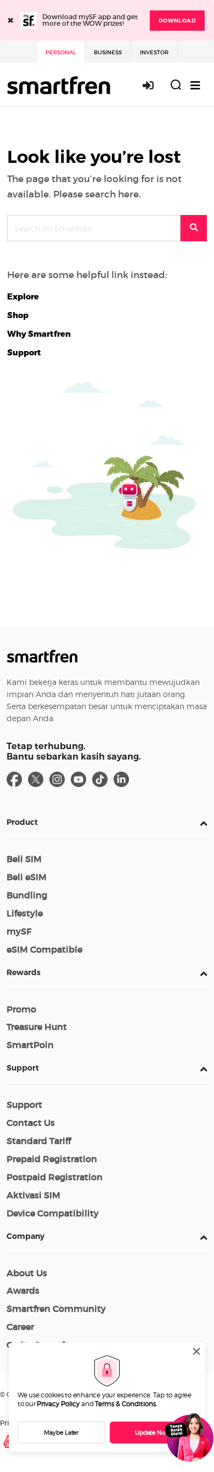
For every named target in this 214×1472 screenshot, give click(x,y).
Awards (23, 1290)
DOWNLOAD (177, 20)
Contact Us (31, 1122)
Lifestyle (25, 913)
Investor (154, 52)
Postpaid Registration (55, 1176)
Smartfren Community (56, 1308)
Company (25, 1236)
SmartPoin (30, 1044)
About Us (27, 1272)
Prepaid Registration (52, 1158)
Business (108, 52)
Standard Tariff (39, 1140)
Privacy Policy (58, 1404)
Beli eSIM (27, 876)
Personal (61, 52)
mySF (19, 931)
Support (23, 1068)
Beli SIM (24, 858)
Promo (21, 1009)
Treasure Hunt (37, 1026)
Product (22, 822)
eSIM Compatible (44, 949)
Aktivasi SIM (33, 1195)
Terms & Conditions (125, 1404)
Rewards (24, 972)
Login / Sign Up (154, 85)
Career (20, 1326)
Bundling (27, 895)
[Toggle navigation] (195, 85)
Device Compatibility (53, 1213)
